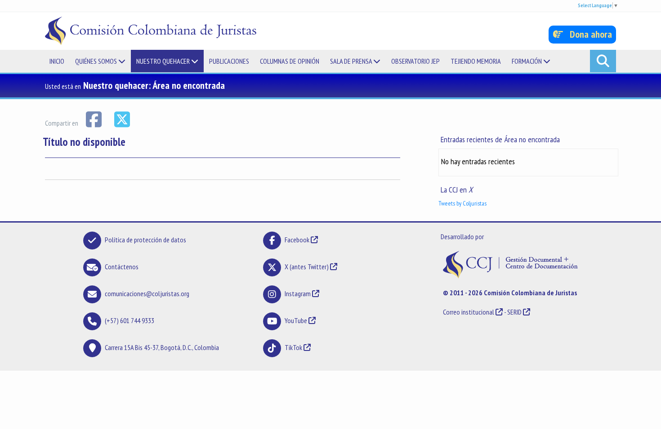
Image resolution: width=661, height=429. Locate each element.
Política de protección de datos (145, 239)
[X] (122, 118)
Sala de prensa (351, 61)
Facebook (298, 239)
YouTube (296, 320)
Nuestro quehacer (163, 61)
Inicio (56, 61)
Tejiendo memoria (476, 61)
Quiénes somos (96, 61)
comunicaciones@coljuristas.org (147, 293)
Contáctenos (121, 266)
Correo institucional (468, 311)
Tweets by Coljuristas (462, 203)
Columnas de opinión (289, 61)
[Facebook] (94, 118)
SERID (514, 311)
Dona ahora (587, 34)
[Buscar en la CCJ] (603, 61)
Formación (527, 61)
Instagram (298, 293)
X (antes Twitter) (307, 266)
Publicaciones (229, 61)
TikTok (293, 347)
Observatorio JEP (415, 61)
